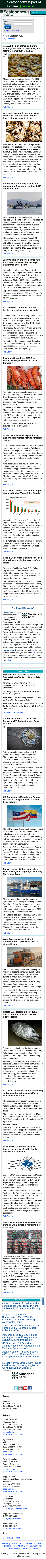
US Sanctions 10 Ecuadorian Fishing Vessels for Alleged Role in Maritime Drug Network (21, 1345)
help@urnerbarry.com (12, 1518)
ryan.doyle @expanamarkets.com (13, 1453)
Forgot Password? (12, 30)
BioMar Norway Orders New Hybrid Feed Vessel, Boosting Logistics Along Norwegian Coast (21, 1365)
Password (7, 24)
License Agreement (11, 1538)
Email (6, 21)
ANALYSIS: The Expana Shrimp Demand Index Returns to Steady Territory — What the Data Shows (22, 677)
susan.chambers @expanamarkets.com (13, 1470)
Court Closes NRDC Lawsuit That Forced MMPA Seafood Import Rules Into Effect (21, 1328)
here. (33, 653)
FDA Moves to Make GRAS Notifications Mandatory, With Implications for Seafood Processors (20, 685)
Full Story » (8, 107)
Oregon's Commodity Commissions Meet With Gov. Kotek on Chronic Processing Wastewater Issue (18, 1318)
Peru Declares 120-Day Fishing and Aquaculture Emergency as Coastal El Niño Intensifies (19, 1337)
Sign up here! (9, 38)
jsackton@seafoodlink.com (15, 1508)
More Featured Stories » (13, 712)
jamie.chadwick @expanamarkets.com (13, 1433)
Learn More (28, 6)
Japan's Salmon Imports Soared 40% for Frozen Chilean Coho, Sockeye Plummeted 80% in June (21, 1354)
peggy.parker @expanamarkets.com (13, 1490)
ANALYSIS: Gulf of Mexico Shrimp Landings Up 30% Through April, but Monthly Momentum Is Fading (21, 1306)
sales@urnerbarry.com (13, 1528)
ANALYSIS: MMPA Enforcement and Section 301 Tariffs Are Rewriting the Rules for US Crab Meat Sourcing (23, 706)
